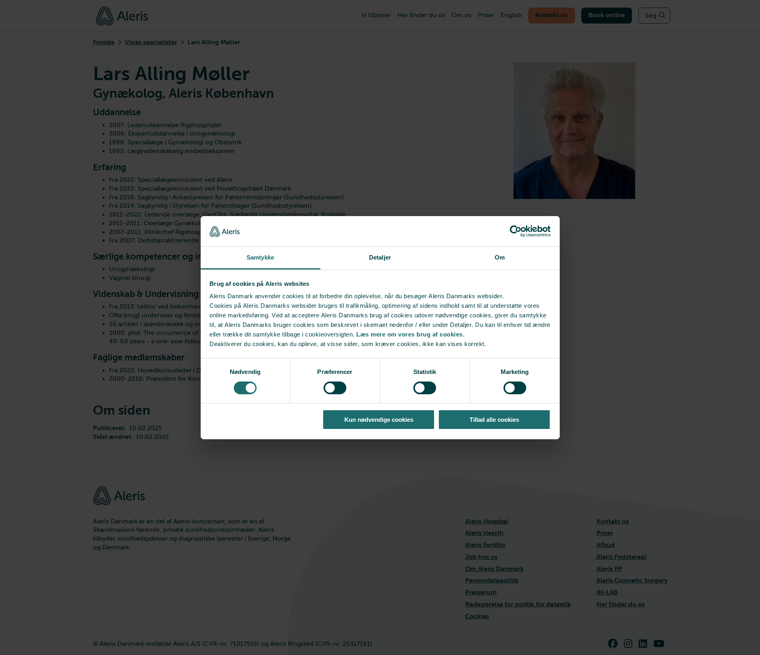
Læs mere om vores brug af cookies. (410, 334)
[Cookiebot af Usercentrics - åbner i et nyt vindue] (516, 231)
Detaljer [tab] (380, 257)
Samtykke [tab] (260, 257)
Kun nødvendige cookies (378, 419)
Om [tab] (500, 257)
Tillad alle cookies (494, 419)
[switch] (335, 388)
